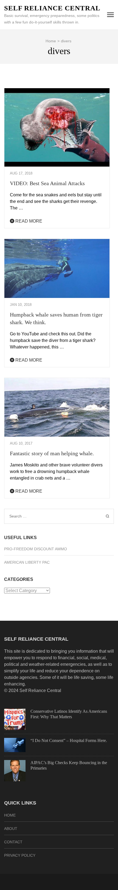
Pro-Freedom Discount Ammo (35, 549)
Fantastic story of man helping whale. (52, 453)
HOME (10, 815)
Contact (13, 842)
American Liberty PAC (27, 562)
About (10, 828)
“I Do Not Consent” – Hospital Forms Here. (68, 740)
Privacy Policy (19, 855)
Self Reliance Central (52, 8)
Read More (28, 221)
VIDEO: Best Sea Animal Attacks (47, 183)
